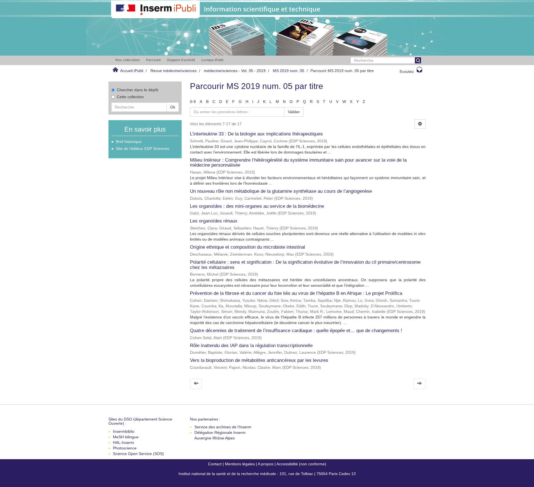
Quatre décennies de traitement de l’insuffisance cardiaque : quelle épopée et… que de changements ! (296, 330)
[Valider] (418, 60)
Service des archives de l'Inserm (222, 427)
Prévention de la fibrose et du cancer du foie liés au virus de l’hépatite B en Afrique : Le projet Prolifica (296, 293)
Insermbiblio (123, 431)
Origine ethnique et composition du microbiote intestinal (247, 247)
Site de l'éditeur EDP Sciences (142, 148)
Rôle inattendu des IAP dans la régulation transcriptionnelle (251, 345)
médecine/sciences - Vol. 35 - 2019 (235, 70)
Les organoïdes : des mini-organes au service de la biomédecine (257, 206)
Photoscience (125, 448)
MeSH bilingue (126, 437)
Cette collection (130, 97)
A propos (265, 464)
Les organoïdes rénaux (214, 221)
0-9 (193, 101)
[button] (128, 60)
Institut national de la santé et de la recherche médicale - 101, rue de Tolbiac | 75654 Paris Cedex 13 (267, 473)
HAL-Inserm (123, 442)
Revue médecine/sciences (173, 70)
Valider (294, 112)
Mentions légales (240, 464)
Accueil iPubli (131, 70)
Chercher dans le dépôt (137, 90)
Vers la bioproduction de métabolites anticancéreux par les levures (259, 360)
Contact (215, 464)
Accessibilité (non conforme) (301, 464)
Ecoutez (407, 71)
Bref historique (129, 141)
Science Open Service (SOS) (138, 453)
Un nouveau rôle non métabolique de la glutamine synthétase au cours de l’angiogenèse (281, 191)
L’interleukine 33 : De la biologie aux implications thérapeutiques (256, 134)
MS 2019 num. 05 (288, 70)
